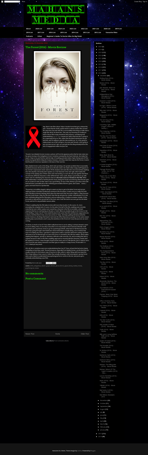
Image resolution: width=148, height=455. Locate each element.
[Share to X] (51, 263)
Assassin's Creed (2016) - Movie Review (108, 102)
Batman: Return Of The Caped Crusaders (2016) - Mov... (108, 371)
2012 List (97, 32)
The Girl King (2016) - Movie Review (107, 121)
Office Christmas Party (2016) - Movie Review (108, 302)
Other (39, 36)
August (102, 409)
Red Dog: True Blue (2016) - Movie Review (109, 202)
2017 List (40, 32)
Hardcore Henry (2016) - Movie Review (108, 361)
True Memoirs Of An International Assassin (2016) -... (108, 289)
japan (66, 266)
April (102, 421)
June (101, 415)
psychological (29, 268)
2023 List (73, 29)
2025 (100, 46)
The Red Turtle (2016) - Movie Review (107, 321)
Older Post (85, 334)
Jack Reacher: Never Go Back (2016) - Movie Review (107, 89)
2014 (100, 436)
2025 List (50, 29)
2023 (100, 52)
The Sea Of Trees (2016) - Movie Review (108, 188)
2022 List (84, 29)
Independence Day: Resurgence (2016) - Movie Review (107, 96)
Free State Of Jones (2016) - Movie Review (108, 146)
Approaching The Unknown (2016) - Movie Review (106, 222)
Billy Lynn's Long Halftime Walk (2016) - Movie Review (108, 336)
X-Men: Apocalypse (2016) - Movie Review (108, 193)
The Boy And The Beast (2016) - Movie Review (108, 137)
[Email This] (47, 263)
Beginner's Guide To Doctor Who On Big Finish (64, 36)
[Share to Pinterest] (55, 263)
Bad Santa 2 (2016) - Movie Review (107, 391)
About (28, 29)
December (103, 75)
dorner (53, 266)
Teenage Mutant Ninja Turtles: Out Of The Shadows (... (107, 171)
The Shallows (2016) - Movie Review (107, 247)
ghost (57, 266)
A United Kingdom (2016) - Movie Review (109, 165)
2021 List (95, 29)
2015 (100, 433)
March (102, 424)
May (101, 418)
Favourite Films (111, 32)
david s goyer (45, 266)
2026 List (38, 29)
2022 (100, 55)
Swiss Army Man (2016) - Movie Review (108, 258)
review (37, 268)
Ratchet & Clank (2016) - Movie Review (108, 356)
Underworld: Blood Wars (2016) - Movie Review (108, 197)
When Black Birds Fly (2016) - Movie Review (108, 156)
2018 (100, 67)
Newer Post (29, 334)
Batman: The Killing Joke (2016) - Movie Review (108, 365)
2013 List (86, 32)
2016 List (52, 32)
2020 (100, 61)
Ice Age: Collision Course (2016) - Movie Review (108, 106)
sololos (79, 451)
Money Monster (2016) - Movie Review (108, 237)
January (103, 430)
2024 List (61, 29)
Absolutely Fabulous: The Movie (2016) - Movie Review (108, 283)
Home (57, 334)
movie (80, 266)
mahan (75, 266)
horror (62, 266)
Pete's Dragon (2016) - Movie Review (107, 228)
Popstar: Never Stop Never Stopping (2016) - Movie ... (109, 296)
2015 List (63, 32)
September (104, 406)
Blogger (92, 451)
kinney (71, 266)
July (101, 412)
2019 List (118, 29)
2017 (100, 70)
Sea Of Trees (57, 136)
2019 (100, 64)
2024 (100, 49)
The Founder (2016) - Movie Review (107, 346)
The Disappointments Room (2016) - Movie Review (107, 252)
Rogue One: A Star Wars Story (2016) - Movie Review (108, 177)
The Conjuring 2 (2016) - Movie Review (108, 132)
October (103, 403)
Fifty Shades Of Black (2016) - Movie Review (108, 325)
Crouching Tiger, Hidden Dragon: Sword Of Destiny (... (108, 126)
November (103, 400)
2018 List (29, 32)
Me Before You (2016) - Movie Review (107, 233)
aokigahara (37, 266)
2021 (100, 58)
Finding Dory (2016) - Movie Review (107, 79)
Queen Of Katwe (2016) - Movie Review (108, 342)
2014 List (75, 32)
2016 (31, 266)
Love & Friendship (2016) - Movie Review (108, 377)
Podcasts (29, 36)
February (103, 427)
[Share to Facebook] (53, 263)
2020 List (107, 29)
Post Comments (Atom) (61, 341)
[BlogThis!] (49, 263)
